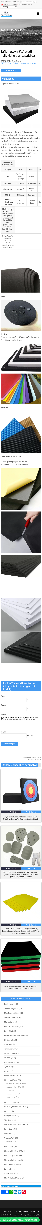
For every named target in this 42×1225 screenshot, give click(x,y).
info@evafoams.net (26, 4)
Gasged (8, 1090)
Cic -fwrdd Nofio (10, 1053)
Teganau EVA (9, 1138)
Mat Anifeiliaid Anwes (12, 1178)
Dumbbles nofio (10, 1062)
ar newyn (33, 63)
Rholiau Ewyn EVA (11, 1076)
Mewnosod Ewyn (10, 1080)
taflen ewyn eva (22, 63)
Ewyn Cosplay (9, 1146)
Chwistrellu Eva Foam (12, 1160)
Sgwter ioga (8, 1058)
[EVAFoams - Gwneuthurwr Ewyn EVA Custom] (6, 16)
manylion (11, 812)
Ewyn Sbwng (9, 1129)
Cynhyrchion (26, 1215)
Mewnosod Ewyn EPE (13, 1094)
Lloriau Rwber (9, 1040)
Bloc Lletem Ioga (10, 1164)
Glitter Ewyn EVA (11, 1173)
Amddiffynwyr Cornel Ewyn (14, 1035)
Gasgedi (7, 1071)
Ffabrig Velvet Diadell (12, 1013)
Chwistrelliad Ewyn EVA (13, 1151)
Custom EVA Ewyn (11, 1017)
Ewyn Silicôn (9, 1031)
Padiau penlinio (10, 1004)
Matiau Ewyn (9, 1022)
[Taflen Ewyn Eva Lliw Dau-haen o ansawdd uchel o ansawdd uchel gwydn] (21, 979)
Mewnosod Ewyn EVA (13, 1087)
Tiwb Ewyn (8, 1120)
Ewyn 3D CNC (11, 1097)
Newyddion (37, 1215)
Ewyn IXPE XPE (10, 1102)
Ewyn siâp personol (11, 1155)
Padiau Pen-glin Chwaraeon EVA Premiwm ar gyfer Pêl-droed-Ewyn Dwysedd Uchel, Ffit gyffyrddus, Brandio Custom (21, 874)
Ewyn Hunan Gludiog (12, 1026)
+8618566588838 (10, 4)
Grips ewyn (8, 1044)
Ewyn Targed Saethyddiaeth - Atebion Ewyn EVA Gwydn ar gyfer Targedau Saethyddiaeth (21, 818)
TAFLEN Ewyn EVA (33, 33)
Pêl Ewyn (9, 1141)
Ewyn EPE (8, 1111)
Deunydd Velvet (10, 1116)
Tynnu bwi (8, 1067)
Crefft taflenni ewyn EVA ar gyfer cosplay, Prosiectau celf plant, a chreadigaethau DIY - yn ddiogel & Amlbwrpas (21, 931)
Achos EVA (8, 1133)
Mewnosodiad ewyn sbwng (15, 1084)
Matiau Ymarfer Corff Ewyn (14, 1125)
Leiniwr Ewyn (9, 1169)
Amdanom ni (14, 1215)
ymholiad (11, 70)
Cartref (5, 1215)
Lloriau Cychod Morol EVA (14, 1107)
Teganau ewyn (9, 1049)
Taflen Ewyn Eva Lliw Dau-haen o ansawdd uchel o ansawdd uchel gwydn (21, 987)
